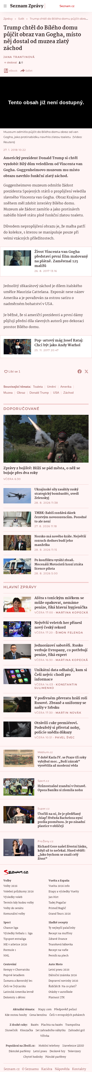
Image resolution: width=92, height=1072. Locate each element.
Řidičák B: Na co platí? (63, 986)
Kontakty (79, 1069)
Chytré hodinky (33, 1057)
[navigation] (5, 6)
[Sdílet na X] (86, 371)
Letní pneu (40, 1051)
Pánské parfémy (55, 1057)
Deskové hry (57, 1051)
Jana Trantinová (19, 57)
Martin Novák (69, 712)
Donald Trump (39, 392)
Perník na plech (58, 955)
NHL (6, 955)
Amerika (65, 386)
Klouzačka (26, 1030)
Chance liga (10, 928)
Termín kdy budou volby (18, 902)
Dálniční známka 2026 (63, 975)
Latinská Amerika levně (18, 992)
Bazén (35, 1025)
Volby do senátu (13, 908)
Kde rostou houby (16, 1015)
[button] (17, 258)
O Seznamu (30, 1069)
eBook (13, 70)
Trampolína (72, 1025)
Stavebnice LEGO (73, 1046)
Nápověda (62, 1069)
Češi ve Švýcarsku (14, 986)
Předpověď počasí (65, 1009)
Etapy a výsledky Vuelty (64, 891)
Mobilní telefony (49, 1046)
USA (56, 392)
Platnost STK (57, 997)
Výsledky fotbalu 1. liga (18, 933)
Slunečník (11, 1030)
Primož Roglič (57, 908)
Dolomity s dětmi (14, 997)
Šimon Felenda (69, 632)
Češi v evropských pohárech (67, 1015)
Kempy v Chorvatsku (16, 970)
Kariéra (46, 1069)
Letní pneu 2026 (59, 970)
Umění (51, 386)
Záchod (68, 392)
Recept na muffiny (60, 933)
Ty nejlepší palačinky (62, 928)
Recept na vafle (58, 950)
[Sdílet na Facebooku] (79, 371)
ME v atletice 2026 (15, 944)
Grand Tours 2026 (60, 914)
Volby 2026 (10, 886)
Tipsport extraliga (14, 939)
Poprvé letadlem (13, 975)
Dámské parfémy (20, 1051)
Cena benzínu (38, 1015)
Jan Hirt (53, 897)
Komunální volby (14, 914)
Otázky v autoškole (61, 992)
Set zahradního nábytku (51, 1030)
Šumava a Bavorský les (17, 981)
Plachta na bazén (52, 1025)
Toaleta (38, 386)
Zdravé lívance (58, 939)
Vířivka (44, 1036)
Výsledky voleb (12, 897)
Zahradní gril (76, 1030)
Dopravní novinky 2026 (63, 981)
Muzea (8, 392)
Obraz (21, 392)
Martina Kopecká (72, 612)
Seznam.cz (66, 6)
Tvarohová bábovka (61, 944)
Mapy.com (45, 1009)
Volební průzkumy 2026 (18, 891)
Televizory (74, 1051)
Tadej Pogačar (57, 902)
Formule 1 (9, 950)
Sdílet (29, 70)
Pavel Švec (65, 737)
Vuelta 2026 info (59, 886)
